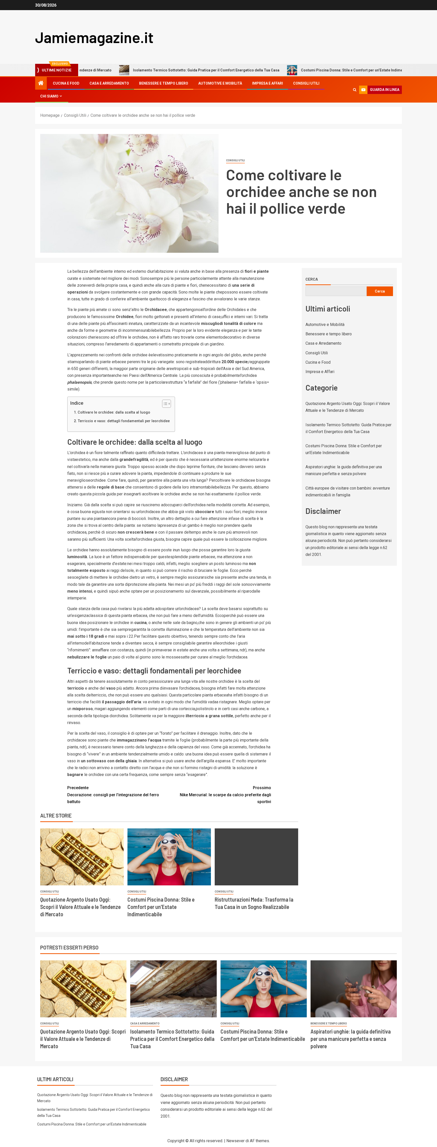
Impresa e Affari (267, 83)
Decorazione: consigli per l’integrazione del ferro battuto (113, 794)
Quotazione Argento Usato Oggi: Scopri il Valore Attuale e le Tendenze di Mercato (80, 907)
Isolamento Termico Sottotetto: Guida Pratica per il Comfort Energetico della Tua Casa (153, 70)
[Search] (355, 90)
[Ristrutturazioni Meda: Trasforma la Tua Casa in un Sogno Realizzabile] (256, 856)
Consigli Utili (306, 83)
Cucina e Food (66, 83)
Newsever (235, 1140)
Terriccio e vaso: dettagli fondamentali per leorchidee (124, 421)
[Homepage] (41, 83)
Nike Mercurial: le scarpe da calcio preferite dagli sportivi (225, 794)
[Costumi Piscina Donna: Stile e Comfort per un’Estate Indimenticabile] (169, 856)
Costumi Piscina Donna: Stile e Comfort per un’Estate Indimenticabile (306, 70)
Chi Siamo (49, 96)
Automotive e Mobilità (220, 83)
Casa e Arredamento (109, 83)
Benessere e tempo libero (163, 83)
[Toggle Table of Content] (164, 403)
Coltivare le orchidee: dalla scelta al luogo (114, 412)
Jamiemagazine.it (94, 37)
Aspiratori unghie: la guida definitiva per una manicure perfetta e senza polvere (351, 1038)
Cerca (311, 279)
